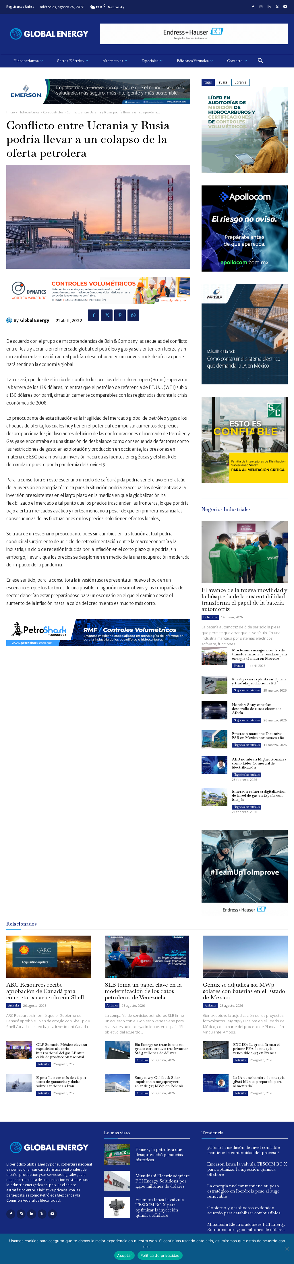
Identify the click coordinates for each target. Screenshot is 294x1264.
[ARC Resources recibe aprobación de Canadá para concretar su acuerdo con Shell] (48, 957)
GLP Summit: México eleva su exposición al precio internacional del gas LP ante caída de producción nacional (61, 1050)
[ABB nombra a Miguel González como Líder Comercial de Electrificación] (214, 765)
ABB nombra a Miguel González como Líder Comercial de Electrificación (259, 763)
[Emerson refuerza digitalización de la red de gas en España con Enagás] (214, 797)
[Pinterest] (120, 315)
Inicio (10, 112)
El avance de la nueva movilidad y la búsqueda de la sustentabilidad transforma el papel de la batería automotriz (244, 599)
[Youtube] (285, 6)
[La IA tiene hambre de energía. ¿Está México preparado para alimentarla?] (215, 1083)
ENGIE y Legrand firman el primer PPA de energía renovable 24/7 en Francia (256, 1048)
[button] (260, 61)
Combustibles (53, 112)
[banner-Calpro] (245, 171)
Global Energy (34, 320)
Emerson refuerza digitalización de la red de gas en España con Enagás (258, 795)
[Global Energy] (10, 320)
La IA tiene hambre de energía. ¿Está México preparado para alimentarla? (259, 1081)
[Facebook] (253, 6)
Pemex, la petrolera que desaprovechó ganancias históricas (159, 1154)
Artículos (13, 1005)
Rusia (223, 82)
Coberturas (210, 617)
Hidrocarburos (29, 112)
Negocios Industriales (247, 690)
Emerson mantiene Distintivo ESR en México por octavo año (258, 735)
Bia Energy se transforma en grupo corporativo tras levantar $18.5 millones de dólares (161, 1048)
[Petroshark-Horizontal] (98, 650)
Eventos (238, 665)
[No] (287, 1249)
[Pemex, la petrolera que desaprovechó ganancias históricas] (117, 1154)
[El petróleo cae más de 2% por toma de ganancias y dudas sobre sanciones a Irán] (19, 1083)
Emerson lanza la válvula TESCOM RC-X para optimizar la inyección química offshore (160, 1207)
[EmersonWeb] (98, 108)
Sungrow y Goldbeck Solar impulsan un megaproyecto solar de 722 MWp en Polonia (159, 1081)
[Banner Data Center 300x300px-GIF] (245, 383)
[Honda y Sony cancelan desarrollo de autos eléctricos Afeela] (214, 710)
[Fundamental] (194, 34)
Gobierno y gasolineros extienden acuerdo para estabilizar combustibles (244, 1210)
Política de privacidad (160, 1255)
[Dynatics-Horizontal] (98, 308)
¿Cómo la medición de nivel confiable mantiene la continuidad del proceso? (243, 1150)
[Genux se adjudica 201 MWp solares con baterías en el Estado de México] (245, 957)
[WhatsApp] (133, 315)
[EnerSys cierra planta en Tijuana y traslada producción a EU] (214, 685)
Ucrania (241, 82)
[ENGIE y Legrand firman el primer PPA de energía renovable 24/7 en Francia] (215, 1050)
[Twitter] (277, 6)
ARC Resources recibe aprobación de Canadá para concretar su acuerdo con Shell (45, 991)
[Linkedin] (269, 6)
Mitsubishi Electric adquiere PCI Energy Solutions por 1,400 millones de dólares (163, 1181)
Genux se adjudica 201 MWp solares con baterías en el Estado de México (244, 991)
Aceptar (124, 1255)
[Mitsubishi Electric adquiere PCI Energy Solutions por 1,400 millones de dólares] (117, 1181)
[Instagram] (261, 6)
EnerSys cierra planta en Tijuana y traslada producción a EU (259, 681)
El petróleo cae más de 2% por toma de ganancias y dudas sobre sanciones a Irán (61, 1081)
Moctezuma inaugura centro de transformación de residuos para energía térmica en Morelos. (259, 654)
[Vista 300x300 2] (245, 481)
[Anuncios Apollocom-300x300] (245, 270)
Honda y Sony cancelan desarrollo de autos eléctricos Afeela (256, 708)
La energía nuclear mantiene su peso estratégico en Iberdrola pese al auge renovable (243, 1191)
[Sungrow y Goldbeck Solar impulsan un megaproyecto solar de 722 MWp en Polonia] (117, 1083)
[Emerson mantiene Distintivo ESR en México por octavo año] (214, 739)
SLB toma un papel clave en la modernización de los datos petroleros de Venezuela (143, 991)
